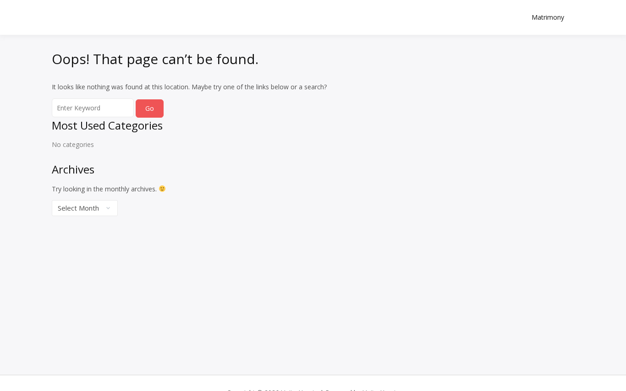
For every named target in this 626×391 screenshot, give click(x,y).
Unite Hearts (107, 12)
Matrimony (548, 17)
